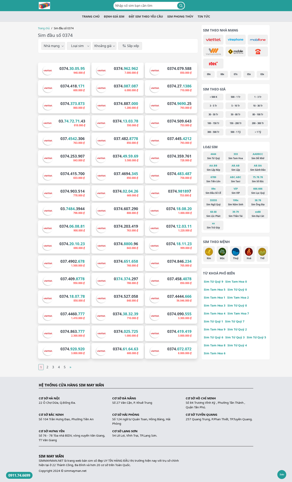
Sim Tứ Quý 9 (213, 281)
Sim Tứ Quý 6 (213, 337)
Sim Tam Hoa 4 (214, 313)
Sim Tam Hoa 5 (214, 289)
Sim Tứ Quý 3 (235, 337)
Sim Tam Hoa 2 (238, 297)
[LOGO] (44, 5)
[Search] (180, 5)
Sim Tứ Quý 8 (237, 305)
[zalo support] (281, 474)
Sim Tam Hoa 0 (236, 281)
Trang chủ (44, 28)
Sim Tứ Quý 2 (237, 329)
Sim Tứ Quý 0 (237, 289)
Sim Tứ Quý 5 (256, 337)
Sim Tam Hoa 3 (214, 305)
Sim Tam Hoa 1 (214, 297)
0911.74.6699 (19, 475)
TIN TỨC (204, 16)
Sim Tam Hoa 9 (214, 329)
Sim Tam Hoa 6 (214, 353)
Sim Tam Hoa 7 (238, 313)
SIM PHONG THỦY (180, 16)
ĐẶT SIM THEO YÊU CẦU (146, 16)
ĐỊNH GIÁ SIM (114, 16)
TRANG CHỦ (91, 16)
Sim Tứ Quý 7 (234, 321)
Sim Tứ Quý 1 (213, 321)
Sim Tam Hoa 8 (214, 345)
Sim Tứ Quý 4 (237, 345)
